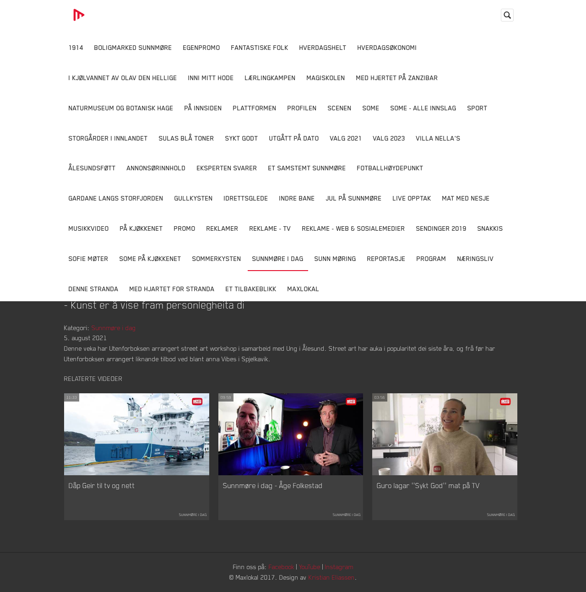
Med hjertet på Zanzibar (397, 77)
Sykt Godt (241, 138)
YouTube (309, 566)
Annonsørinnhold (156, 168)
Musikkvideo (89, 228)
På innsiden (203, 108)
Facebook (281, 566)
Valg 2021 (346, 138)
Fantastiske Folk (259, 47)
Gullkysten (193, 198)
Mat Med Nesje (466, 198)
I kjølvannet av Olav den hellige (123, 77)
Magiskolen (326, 77)
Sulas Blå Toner (186, 138)
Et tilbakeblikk (251, 289)
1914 (76, 47)
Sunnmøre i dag (278, 258)
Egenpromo (201, 47)
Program (431, 258)
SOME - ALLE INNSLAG (423, 108)
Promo (184, 228)
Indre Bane (297, 198)
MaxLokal (304, 289)
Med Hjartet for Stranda (172, 289)
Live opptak (412, 198)
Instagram (339, 566)
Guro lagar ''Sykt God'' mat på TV (428, 485)
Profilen (302, 108)
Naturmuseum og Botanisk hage (121, 108)
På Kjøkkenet (141, 228)
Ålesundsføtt (92, 168)
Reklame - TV (270, 228)
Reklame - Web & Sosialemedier (353, 228)
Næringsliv (475, 258)
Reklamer (222, 228)
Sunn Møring (335, 258)
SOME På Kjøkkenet (150, 258)
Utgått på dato (294, 138)
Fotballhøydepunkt (390, 168)
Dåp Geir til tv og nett (102, 485)
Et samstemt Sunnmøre (307, 168)
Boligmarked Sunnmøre (133, 47)
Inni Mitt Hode (211, 77)
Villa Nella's (438, 138)
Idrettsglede (246, 198)
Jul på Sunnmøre (354, 198)
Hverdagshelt (323, 47)
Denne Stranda (94, 289)
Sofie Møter (89, 258)
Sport (477, 108)
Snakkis (490, 228)
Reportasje (386, 258)
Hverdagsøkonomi (387, 47)
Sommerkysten (216, 258)
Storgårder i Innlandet (108, 138)
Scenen (340, 108)
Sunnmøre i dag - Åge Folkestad (273, 485)
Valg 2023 (389, 138)
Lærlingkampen (270, 77)
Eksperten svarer (227, 168)
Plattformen (255, 108)
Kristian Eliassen (332, 577)
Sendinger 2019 (441, 228)
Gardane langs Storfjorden (116, 198)
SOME (371, 108)
